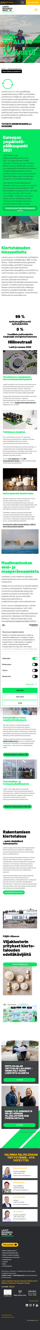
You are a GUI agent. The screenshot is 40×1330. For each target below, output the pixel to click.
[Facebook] (33, 1305)
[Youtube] (37, 1305)
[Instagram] (30, 1305)
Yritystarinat (7, 1259)
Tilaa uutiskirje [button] (10, 1244)
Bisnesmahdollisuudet (14, 68)
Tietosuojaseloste (6, 1315)
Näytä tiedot (30, 684)
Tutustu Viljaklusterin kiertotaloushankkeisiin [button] (20, 965)
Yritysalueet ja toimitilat (11, 1257)
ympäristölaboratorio (10, 741)
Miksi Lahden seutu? (10, 1250)
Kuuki (37, 1320)
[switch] (35, 664)
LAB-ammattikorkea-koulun (15, 460)
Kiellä (20, 703)
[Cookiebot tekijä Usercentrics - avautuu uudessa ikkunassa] (29, 625)
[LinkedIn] (27, 1305)
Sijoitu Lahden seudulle (11, 1255)
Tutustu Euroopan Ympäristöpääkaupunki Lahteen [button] (20, 209)
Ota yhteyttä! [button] (33, 2)
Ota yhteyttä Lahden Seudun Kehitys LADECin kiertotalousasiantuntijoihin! (19, 525)
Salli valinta (20, 697)
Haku (4, 1264)
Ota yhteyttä (7, 1266)
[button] (16, 755)
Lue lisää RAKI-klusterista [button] (13, 892)
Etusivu (3, 68)
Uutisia (5, 1261)
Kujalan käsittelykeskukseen (25, 402)
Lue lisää (19, 1080)
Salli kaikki (20, 690)
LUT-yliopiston (13, 459)
